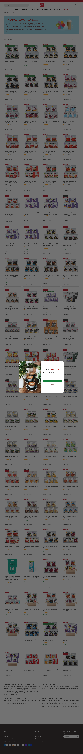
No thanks (52, 384)
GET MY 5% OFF (52, 381)
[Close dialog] (62, 362)
